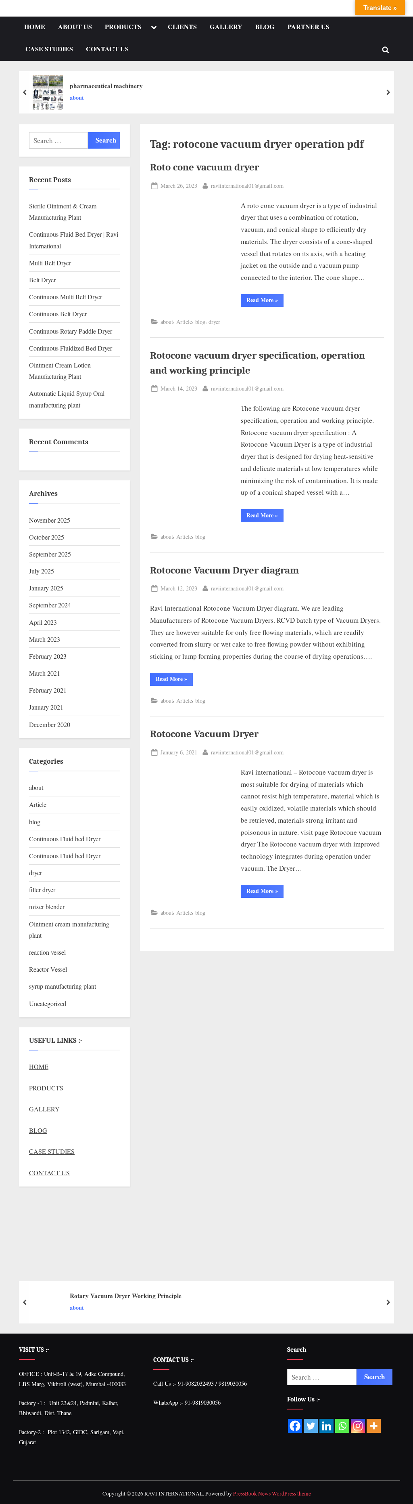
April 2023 (43, 622)
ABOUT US (75, 27)
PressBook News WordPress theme (272, 1493)
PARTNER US (309, 27)
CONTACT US (107, 49)
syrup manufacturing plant (62, 986)
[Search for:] (58, 140)
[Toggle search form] (385, 49)
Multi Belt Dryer (50, 262)
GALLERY (226, 27)
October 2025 (46, 537)
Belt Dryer (42, 279)
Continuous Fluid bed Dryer (64, 838)
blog (200, 322)
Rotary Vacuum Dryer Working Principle (125, 1295)
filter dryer (42, 889)
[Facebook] (295, 1426)
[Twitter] (311, 1426)
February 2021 (48, 690)
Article (184, 322)
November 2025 (49, 520)
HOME (34, 27)
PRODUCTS (123, 27)
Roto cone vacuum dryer (204, 167)
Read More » (265, 299)
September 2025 (50, 554)
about (77, 97)
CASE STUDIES (49, 49)
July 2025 (41, 571)
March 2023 (44, 639)
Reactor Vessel (48, 969)
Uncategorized (47, 1003)
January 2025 (46, 588)
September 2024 (50, 605)
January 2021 (46, 707)
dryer (214, 322)
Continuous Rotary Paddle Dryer (70, 331)
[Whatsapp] (342, 1426)
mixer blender (47, 906)
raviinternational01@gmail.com (247, 185)
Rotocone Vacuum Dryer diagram (224, 570)
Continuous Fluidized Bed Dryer (70, 348)
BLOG (265, 27)
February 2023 (48, 656)
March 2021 (44, 673)
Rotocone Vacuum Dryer (204, 733)
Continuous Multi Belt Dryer (65, 296)
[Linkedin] (326, 1426)
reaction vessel (47, 952)
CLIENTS (182, 27)
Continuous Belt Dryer (58, 313)
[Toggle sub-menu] (154, 28)
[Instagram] (358, 1426)
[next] (388, 92)
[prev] (25, 92)
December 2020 (49, 724)
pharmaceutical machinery (106, 85)
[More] (374, 1426)
